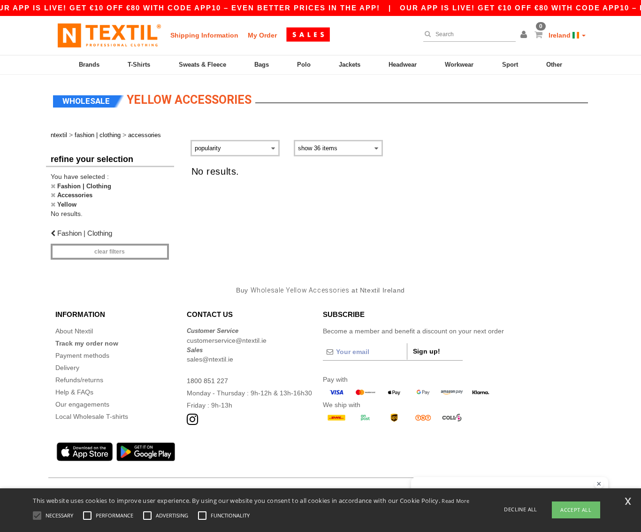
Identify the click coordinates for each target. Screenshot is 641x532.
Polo (304, 64)
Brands (89, 64)
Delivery (67, 367)
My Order (262, 35)
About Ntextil (74, 331)
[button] (525, 35)
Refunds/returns (79, 380)
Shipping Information (204, 35)
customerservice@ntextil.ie (227, 340)
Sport (510, 64)
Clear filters (109, 251)
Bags (261, 64)
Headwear (403, 64)
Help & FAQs (74, 392)
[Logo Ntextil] (109, 35)
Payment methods (82, 355)
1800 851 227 (207, 381)
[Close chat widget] (598, 484)
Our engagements (82, 404)
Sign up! (426, 351)
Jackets (349, 64)
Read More (455, 500)
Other (554, 64)
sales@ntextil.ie (210, 359)
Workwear (459, 64)
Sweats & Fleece (202, 64)
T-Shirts (139, 64)
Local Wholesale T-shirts (91, 416)
